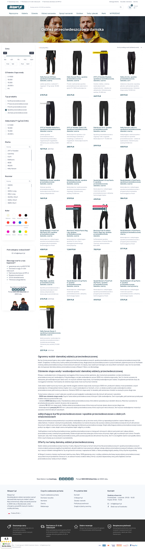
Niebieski (20, 225)
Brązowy (20, 218)
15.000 (10, 83)
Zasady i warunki (79, 501)
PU (9, 89)
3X (9, 188)
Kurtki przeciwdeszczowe (16, 101)
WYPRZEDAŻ (115, 13)
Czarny (26, 218)
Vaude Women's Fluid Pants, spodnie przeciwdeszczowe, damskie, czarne (130, 182)
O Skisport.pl (78, 498)
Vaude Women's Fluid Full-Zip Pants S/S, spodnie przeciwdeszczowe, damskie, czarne (49, 233)
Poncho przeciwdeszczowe (17, 107)
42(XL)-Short (12, 200)
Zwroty (135, 1)
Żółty (25, 235)
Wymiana (44, 501)
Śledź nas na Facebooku (119, 507)
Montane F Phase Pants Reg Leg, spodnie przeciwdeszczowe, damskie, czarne (77, 233)
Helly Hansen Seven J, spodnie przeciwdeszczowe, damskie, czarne (50, 333)
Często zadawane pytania (50, 495)
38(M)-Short (12, 203)
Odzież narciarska (49, 13)
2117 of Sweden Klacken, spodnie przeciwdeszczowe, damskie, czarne (104, 79)
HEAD (9, 163)
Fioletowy (14, 225)
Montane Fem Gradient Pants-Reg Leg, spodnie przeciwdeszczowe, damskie (102, 233)
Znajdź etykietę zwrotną (82, 506)
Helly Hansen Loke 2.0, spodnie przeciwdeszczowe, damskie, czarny (130, 129)
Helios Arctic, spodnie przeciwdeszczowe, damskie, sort (128, 79)
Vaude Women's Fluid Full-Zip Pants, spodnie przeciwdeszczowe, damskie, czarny (103, 283)
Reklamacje (45, 506)
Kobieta (25, 13)
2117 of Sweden (13, 151)
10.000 (10, 80)
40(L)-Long (11, 194)
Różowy (8, 235)
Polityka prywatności (81, 503)
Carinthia (11, 154)
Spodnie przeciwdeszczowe (17, 110)
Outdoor (79, 13)
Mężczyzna (13, 13)
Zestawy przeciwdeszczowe (17, 113)
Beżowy (8, 218)
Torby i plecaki (92, 13)
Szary (14, 235)
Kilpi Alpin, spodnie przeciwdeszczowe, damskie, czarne (47, 282)
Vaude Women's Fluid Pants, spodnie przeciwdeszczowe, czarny (130, 232)
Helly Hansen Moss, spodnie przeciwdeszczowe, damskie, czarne (77, 79)
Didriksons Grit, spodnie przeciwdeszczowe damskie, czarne (103, 129)
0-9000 (10, 77)
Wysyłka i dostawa (126, 1)
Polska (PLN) (15, 513)
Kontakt (77, 495)
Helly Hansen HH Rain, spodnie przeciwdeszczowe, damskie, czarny (50, 79)
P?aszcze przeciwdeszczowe (18, 104)
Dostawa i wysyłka (47, 498)
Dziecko (35, 13)
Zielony (20, 235)
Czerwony (8, 225)
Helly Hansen (12, 169)
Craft (9, 157)
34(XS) (10, 185)
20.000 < (11, 86)
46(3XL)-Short (13, 197)
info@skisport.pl (116, 504)
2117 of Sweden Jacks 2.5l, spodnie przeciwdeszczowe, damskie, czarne (77, 129)
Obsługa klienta (114, 1)
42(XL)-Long (12, 191)
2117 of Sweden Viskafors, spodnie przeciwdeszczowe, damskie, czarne (50, 129)
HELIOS (10, 166)
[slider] (5, 56)
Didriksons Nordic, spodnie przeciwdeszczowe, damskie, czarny (77, 182)
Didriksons (11, 160)
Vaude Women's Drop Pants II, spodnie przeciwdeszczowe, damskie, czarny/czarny (130, 283)
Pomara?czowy (25, 226)
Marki (104, 13)
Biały (14, 218)
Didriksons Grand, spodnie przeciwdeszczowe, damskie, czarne (50, 182)
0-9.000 (10, 125)
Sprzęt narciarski (66, 13)
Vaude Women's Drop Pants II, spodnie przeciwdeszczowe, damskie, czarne (104, 183)
